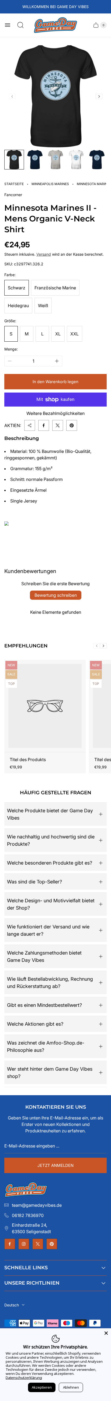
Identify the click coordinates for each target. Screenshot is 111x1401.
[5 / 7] (97, 159)
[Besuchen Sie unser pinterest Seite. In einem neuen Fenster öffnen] (51, 1244)
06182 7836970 (28, 1215)
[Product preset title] (45, 706)
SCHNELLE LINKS (26, 1268)
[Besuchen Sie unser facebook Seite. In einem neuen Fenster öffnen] (9, 1244)
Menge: (11, 349)
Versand (43, 254)
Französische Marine (55, 287)
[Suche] (20, 25)
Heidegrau (18, 305)
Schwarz (16, 287)
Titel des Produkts (28, 759)
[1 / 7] (14, 159)
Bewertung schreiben (55, 595)
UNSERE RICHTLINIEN (32, 1283)
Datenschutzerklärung (24, 1377)
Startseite (14, 184)
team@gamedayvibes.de (37, 1205)
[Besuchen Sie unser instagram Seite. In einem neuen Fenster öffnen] (23, 1244)
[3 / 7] (55, 159)
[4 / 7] (76, 159)
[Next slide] (99, 96)
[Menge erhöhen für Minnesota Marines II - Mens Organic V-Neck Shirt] (57, 361)
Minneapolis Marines (50, 184)
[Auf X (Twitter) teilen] (57, 425)
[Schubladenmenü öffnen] (7, 25)
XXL (74, 334)
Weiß (43, 305)
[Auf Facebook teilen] (43, 425)
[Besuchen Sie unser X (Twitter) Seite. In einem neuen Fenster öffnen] (37, 1244)
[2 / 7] (35, 159)
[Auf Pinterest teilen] (71, 425)
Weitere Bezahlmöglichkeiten (55, 413)
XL (58, 334)
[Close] (106, 1333)
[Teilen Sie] (29, 425)
